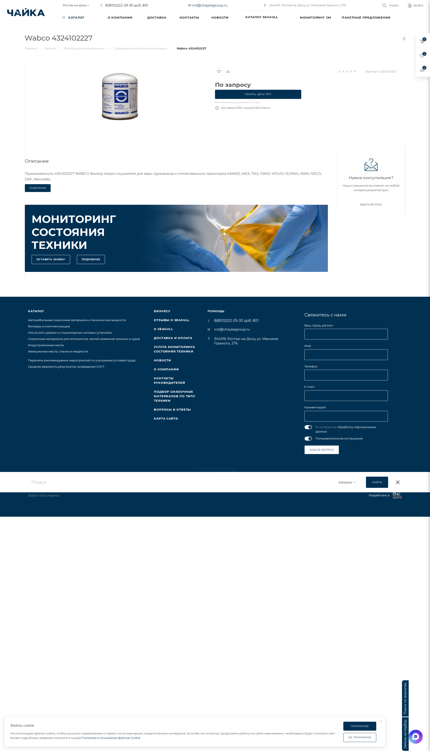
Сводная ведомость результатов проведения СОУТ (66, 366)
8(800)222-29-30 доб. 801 (126, 5)
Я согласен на (346, 429)
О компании (166, 369)
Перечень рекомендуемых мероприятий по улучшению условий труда (81, 360)
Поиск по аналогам (405, 698)
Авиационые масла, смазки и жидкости (58, 351)
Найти (377, 482)
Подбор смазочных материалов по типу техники (174, 396)
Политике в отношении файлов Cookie (111, 738)
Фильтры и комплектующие (49, 326)
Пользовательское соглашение (339, 438)
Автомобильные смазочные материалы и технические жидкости (77, 320)
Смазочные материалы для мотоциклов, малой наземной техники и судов (84, 339)
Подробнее (91, 259)
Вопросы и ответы (172, 409)
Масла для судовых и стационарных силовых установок (70, 332)
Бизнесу (162, 311)
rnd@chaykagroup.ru (209, 5)
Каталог (36, 311)
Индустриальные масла (46, 345)
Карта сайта (166, 418)
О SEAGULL (163, 329)
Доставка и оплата (173, 338)
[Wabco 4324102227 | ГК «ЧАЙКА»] (120, 96)
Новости (162, 360)
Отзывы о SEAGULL (171, 320)
